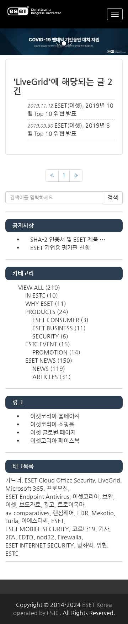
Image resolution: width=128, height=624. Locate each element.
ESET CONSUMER (60, 319)
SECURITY (49, 336)
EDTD (25, 537)
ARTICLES (51, 376)
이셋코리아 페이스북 (55, 440)
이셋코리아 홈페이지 (55, 416)
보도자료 (30, 504)
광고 (49, 504)
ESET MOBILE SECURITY (37, 529)
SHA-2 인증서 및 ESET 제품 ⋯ (67, 239)
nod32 (45, 537)
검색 (112, 197)
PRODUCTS (46, 311)
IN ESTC (41, 295)
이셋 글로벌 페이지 (53, 432)
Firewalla (69, 537)
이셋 (10, 504)
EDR (82, 513)
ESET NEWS (48, 360)
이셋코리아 (86, 496)
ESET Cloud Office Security (60, 480)
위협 (101, 545)
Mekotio (102, 513)
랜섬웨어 (63, 513)
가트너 (13, 480)
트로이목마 (71, 504)
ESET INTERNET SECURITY (39, 545)
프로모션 (57, 488)
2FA (10, 537)
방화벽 (85, 545)
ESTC (11, 553)
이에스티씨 (34, 520)
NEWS (48, 368)
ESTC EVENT (47, 344)
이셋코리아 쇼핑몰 (52, 424)
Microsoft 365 (24, 488)
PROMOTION (55, 352)
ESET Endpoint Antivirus (37, 496)
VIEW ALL (38, 287)
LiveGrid (109, 480)
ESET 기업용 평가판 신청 (60, 247)
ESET (57, 520)
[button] (9, 41)
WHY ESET (45, 303)
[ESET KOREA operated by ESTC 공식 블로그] (35, 11)
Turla (11, 520)
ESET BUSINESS (58, 328)
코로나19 (83, 529)
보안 (107, 496)
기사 (103, 529)
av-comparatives (27, 513)
